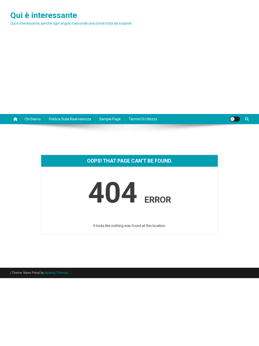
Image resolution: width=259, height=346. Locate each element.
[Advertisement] (129, 76)
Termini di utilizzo (143, 119)
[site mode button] (235, 119)
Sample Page (110, 119)
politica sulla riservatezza (70, 119)
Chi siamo (33, 119)
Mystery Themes (56, 273)
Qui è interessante (43, 15)
